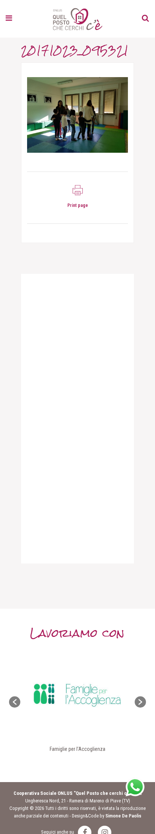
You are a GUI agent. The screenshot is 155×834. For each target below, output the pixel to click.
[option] (77, 702)
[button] (14, 702)
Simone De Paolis (123, 816)
